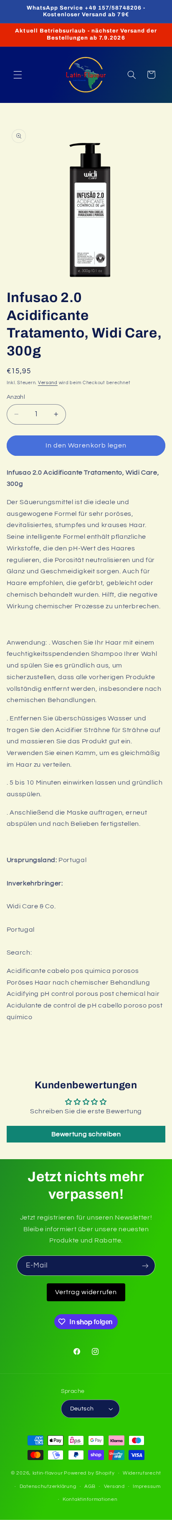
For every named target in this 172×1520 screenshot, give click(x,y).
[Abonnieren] (145, 1265)
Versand (48, 382)
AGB (90, 1486)
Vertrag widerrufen (85, 1292)
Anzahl (16, 397)
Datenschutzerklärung (48, 1486)
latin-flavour (48, 1473)
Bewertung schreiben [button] (86, 1134)
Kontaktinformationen (90, 1499)
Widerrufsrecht (142, 1473)
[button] (17, 74)
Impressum (147, 1486)
